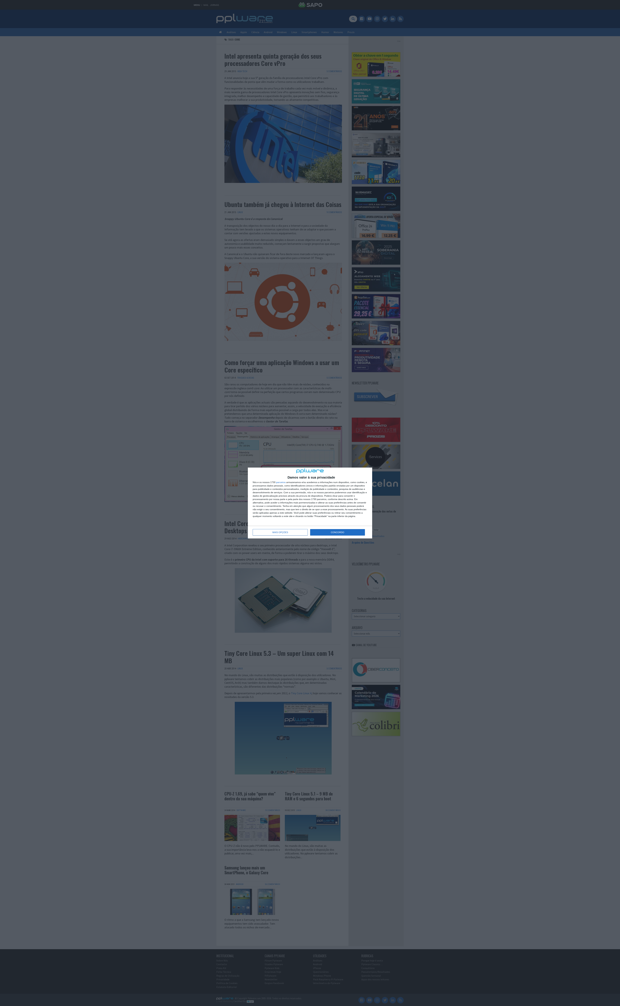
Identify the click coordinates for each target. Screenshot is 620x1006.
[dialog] (310, 503)
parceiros (281, 482)
